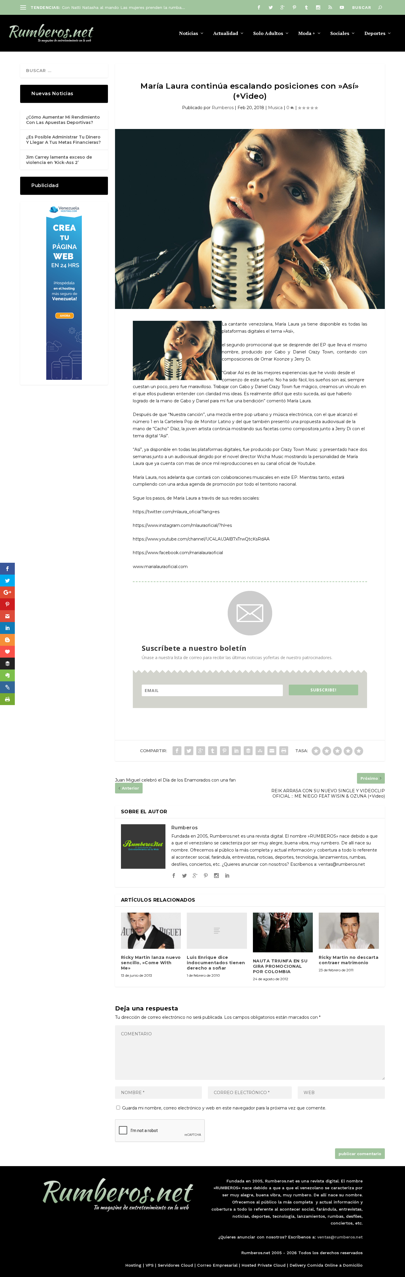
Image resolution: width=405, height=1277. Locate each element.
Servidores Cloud (175, 1265)
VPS (150, 1265)
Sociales (339, 33)
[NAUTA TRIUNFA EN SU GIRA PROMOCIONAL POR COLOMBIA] (283, 932)
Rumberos (223, 107)
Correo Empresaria (216, 1265)
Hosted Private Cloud (264, 1265)
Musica (275, 107)
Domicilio (353, 1265)
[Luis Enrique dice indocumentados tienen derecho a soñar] (217, 930)
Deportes (374, 33)
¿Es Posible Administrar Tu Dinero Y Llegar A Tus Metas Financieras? (63, 139)
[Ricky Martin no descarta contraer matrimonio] (349, 931)
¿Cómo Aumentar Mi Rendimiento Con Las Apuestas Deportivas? (63, 119)
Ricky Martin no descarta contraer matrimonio (348, 960)
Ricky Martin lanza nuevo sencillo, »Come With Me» (151, 963)
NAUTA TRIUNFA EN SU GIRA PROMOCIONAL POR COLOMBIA (280, 966)
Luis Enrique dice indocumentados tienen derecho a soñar (216, 963)
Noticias (188, 33)
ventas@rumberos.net (340, 1237)
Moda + (306, 33)
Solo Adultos (268, 33)
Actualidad (225, 33)
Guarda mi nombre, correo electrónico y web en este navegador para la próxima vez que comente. (224, 1108)
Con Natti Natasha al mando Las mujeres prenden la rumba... (123, 7)
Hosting (133, 1265)
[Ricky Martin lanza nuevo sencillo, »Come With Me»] (151, 931)
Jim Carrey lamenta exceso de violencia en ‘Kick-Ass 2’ (59, 159)
